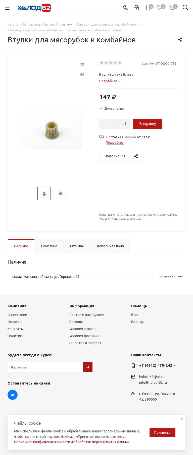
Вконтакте (13, 395)
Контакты (16, 329)
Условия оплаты (82, 329)
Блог (135, 315)
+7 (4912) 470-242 (155, 365)
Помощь (76, 322)
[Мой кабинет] (136, 8)
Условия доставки (84, 336)
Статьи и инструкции (86, 315)
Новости (15, 322)
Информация (81, 306)
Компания (17, 306)
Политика (16, 336)
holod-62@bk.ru (152, 377)
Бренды (137, 322)
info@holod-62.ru (153, 383)
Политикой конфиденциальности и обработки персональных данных (71, 442)
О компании (17, 315)
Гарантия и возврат (85, 343)
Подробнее (115, 142)
